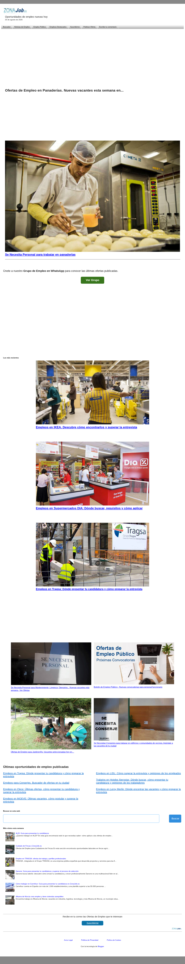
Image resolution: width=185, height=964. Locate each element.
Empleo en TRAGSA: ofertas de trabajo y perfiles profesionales (41, 859)
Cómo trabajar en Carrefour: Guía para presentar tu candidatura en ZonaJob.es (48, 884)
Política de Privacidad (89, 940)
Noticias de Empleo (22, 27)
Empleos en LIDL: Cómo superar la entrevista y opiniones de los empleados (138, 773)
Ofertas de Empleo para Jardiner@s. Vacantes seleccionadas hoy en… (42, 752)
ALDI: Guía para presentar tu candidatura (32, 833)
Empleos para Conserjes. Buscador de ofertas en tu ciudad (36, 782)
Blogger (101, 946)
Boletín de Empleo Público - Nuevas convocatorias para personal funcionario (128, 687)
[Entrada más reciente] (5, 264)
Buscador (7, 27)
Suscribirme (75, 27)
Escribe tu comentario (108, 27)
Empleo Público (39, 27)
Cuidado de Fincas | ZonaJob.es (29, 846)
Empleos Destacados (58, 27)
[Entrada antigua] (179, 264)
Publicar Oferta (89, 27)
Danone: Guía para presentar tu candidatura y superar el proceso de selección (47, 871)
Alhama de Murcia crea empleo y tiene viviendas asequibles (39, 896)
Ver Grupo (92, 280)
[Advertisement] (92, 55)
